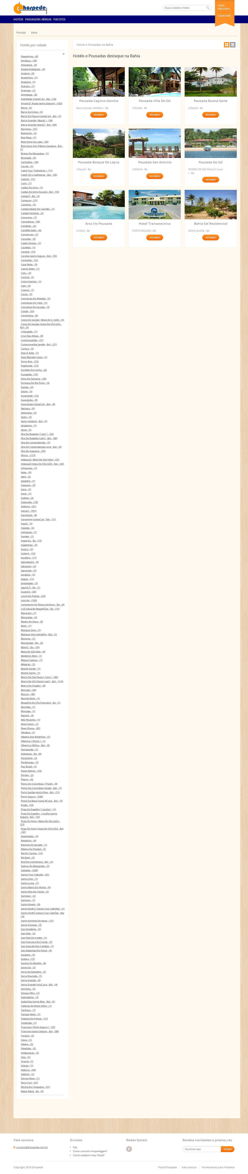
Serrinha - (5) (28, 988)
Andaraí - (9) (27, 73)
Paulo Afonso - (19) (31, 771)
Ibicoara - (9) (28, 408)
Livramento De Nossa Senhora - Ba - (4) (43, 604)
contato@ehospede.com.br (32, 1147)
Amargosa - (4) (29, 65)
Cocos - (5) (26, 294)
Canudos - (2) (28, 239)
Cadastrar (224, 15)
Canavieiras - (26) (30, 221)
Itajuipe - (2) (27, 528)
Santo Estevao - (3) (31, 925)
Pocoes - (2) (27, 775)
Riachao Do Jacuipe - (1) (34, 844)
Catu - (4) (26, 273)
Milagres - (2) (28, 664)
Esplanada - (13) (30, 365)
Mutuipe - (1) (28, 711)
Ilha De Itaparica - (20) (33, 451)
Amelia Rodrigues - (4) (33, 69)
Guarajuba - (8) (29, 400)
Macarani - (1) (28, 613)
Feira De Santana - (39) (33, 378)
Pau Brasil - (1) (29, 766)
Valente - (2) (27, 1074)
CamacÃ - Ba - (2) (30, 196)
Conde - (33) (27, 311)
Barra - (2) (26, 107)
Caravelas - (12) (29, 260)
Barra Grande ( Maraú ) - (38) (37, 120)
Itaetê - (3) (27, 523)
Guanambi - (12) (30, 395)
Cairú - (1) (26, 183)
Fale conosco (189, 1167)
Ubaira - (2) (27, 1044)
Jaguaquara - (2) (30, 562)
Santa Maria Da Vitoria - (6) (36, 887)
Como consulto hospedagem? (90, 1151)
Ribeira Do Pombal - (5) (33, 849)
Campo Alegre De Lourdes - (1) (38, 209)
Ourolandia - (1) (29, 749)
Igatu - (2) (26, 417)
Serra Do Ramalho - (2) (33, 971)
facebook (129, 1149)
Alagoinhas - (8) (29, 56)
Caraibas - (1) (28, 247)
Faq (75, 1147)
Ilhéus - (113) (28, 455)
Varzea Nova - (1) (30, 1078)
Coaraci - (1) (27, 290)
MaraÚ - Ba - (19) (30, 647)
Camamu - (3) (28, 204)
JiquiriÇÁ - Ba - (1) (30, 587)
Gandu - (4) (27, 387)
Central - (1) (27, 277)
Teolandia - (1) (29, 1023)
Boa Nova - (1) (28, 137)
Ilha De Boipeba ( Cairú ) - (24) (37, 434)
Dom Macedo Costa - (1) (34, 357)
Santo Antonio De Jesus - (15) (37, 920)
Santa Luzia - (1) (30, 883)
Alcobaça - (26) (29, 60)
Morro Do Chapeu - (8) (33, 685)
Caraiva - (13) (28, 251)
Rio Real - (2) (28, 857)
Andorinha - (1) (29, 77)
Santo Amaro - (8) (30, 904)
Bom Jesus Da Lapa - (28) (34, 141)
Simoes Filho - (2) (30, 993)
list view (232, 44)
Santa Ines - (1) (29, 879)
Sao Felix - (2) (28, 933)
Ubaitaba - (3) (28, 1048)
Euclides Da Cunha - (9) (34, 370)
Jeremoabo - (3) (29, 583)
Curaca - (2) (27, 348)
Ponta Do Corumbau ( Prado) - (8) (39, 784)
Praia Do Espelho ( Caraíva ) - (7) (38, 809)
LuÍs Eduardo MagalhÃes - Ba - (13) (40, 609)
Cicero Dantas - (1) (31, 281)
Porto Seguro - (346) (32, 796)
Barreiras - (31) (29, 129)
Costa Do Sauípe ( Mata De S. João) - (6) (42, 320)
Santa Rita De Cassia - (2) (35, 891)
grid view (226, 44)
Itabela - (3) (27, 498)
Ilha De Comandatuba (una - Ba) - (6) (41, 447)
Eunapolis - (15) (29, 374)
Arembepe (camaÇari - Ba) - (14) (38, 99)
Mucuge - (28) (28, 690)
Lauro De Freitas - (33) (33, 596)
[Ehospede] (35, 8)
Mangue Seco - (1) (31, 630)
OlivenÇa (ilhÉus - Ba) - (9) (35, 745)
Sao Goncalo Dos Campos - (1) (37, 946)
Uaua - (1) (26, 1040)
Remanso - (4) (28, 840)
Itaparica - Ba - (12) (31, 540)
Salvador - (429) (29, 870)
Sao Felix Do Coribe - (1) (34, 937)
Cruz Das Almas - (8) (32, 336)
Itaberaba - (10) (29, 502)
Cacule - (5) (27, 166)
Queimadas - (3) (29, 836)
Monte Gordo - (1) (30, 668)
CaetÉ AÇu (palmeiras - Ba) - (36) (39, 175)
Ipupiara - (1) (28, 481)
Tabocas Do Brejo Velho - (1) (36, 1006)
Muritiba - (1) (28, 707)
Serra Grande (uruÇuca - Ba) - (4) (39, 984)
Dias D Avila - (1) (30, 353)
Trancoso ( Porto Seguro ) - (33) (38, 1027)
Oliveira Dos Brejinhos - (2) (35, 736)
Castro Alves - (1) (30, 268)
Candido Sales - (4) (31, 230)
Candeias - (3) (28, 226)
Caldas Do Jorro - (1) (32, 187)
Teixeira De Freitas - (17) (34, 1018)
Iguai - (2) (26, 429)
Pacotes (59, 19)
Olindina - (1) (28, 732)
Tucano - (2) (27, 1035)
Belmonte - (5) (29, 133)
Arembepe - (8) (29, 94)
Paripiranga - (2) (30, 762)
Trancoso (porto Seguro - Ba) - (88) (40, 1031)
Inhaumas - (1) (29, 468)
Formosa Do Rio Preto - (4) (35, 383)
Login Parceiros (224, 7)
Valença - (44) (28, 1070)
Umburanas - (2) (30, 1053)
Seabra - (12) (28, 959)
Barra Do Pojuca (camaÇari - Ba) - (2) (41, 116)
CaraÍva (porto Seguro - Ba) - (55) (39, 256)
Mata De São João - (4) (33, 651)
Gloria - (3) (26, 391)
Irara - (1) (26, 489)
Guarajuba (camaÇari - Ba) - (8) (38, 404)
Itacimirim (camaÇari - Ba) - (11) (38, 519)
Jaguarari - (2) (28, 566)
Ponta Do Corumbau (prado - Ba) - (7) (41, 788)
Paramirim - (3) (29, 758)
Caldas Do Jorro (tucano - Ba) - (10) (40, 192)
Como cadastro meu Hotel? (88, 1155)
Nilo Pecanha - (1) (30, 719)
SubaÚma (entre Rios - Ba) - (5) (38, 1001)
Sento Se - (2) (28, 967)
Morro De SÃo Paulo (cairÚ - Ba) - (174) (42, 681)
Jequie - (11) (27, 579)
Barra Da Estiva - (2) (32, 112)
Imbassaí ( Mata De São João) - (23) (40, 459)
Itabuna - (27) (28, 506)
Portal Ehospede (167, 1167)
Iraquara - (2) (28, 485)
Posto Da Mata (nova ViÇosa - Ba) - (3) (42, 801)
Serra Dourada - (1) (31, 976)
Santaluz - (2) (28, 896)
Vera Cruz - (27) (29, 1082)
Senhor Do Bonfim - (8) (33, 963)
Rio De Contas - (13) (32, 853)
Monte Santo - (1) (30, 673)
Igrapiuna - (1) (29, 425)
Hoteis (18, 19)
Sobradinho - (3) (30, 997)
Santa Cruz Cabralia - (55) (35, 874)
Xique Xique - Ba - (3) (32, 1091)
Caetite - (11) (28, 179)
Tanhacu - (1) (28, 1010)
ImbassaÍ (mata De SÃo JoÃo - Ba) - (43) (42, 464)
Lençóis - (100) (29, 600)
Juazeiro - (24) (28, 591)
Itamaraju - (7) (29, 532)
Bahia (34, 32)
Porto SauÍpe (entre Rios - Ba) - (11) (40, 792)
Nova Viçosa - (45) (30, 728)
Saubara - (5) (28, 954)
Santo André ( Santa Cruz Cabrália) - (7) (43, 908)
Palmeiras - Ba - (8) (31, 754)
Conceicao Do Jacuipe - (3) (35, 307)
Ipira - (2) (26, 476)
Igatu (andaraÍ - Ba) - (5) (34, 421)
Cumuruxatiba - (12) (32, 340)
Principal (21, 32)
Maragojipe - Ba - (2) (32, 643)
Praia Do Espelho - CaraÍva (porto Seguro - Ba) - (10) (38, 815)
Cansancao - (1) (29, 234)
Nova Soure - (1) (30, 724)
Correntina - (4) (29, 315)
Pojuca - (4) (27, 779)
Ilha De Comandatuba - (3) (35, 442)
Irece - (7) (26, 493)
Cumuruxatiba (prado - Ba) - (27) (39, 344)
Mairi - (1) (26, 626)
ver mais (99, 114)
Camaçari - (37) (29, 200)
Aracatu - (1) (28, 86)
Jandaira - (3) (28, 574)
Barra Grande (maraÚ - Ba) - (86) (39, 124)
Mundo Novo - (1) (30, 698)
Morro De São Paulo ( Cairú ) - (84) (39, 677)
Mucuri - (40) (28, 694)
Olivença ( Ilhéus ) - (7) (33, 741)
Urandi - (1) (27, 1061)
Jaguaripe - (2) (28, 570)
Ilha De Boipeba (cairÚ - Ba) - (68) (39, 438)
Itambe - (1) (27, 536)
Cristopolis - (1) (29, 331)
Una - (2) (25, 1057)
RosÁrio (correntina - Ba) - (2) (37, 862)
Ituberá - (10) (28, 553)
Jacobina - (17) (29, 557)
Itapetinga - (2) (29, 545)
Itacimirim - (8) (29, 515)
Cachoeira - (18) (29, 162)
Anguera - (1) (28, 82)
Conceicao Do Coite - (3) (34, 302)
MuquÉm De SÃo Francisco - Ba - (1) (40, 702)
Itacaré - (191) (28, 511)
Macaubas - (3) (29, 617)
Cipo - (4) (26, 285)
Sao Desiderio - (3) (31, 929)
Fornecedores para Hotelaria (218, 1167)
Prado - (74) (27, 805)
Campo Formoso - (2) (32, 213)
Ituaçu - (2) (27, 549)
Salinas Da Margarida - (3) (35, 866)
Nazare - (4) (27, 715)
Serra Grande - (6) (31, 980)
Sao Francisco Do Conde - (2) (36, 942)
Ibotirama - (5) (29, 412)
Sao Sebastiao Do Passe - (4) (36, 950)
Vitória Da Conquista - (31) (35, 1087)
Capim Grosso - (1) (31, 243)
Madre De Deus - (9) (32, 621)
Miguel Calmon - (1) (31, 660)
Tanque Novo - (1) (30, 1014)
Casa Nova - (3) (29, 264)
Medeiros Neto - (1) (31, 656)
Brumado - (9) (28, 158)
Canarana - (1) (29, 217)
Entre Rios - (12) (30, 361)
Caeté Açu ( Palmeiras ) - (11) (37, 170)
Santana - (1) (28, 900)
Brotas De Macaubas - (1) (35, 153)
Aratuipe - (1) (28, 90)
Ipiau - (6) (26, 472)
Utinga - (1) (27, 1065)
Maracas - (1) (28, 638)
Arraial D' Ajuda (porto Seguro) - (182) (41, 103)
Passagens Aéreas (38, 19)
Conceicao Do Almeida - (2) (35, 298)
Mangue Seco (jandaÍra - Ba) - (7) (39, 634)
